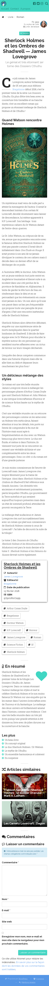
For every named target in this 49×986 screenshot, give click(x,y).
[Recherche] (46, 3)
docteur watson (15, 622)
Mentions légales (28, 982)
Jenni (37, 22)
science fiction (15, 644)
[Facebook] (34, 3)
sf (32, 644)
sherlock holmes (16, 651)
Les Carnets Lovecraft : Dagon (24, 823)
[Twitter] (38, 3)
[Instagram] (41, 3)
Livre (10, 17)
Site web (7, 921)
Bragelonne (19, 89)
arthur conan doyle (17, 608)
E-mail (6, 910)
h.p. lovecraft (14, 630)
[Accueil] (3, 17)
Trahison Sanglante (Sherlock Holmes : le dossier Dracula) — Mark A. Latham (24, 792)
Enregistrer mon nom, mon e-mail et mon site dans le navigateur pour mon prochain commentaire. (23, 940)
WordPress (23, 979)
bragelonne (13, 615)
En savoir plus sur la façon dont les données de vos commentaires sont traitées (23, 966)
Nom (5, 899)
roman (37, 637)
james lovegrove (16, 637)
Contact (14, 8)
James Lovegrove (13, 576)
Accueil (5, 8)
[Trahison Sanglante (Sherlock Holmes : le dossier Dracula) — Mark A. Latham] (24, 786)
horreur (33, 630)
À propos (25, 8)
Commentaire (10, 862)
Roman (20, 17)
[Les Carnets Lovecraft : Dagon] (24, 814)
